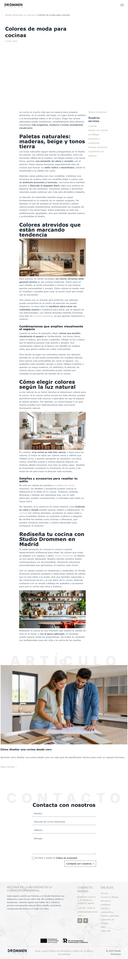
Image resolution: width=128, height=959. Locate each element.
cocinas (23, 513)
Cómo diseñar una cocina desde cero (26, 749)
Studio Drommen (14, 15)
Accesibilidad (64, 954)
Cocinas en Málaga (109, 897)
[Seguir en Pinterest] (85, 920)
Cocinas (30, 15)
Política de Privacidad (59, 951)
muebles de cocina (64, 485)
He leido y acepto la (56, 858)
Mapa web (105, 931)
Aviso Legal (41, 951)
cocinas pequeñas (43, 316)
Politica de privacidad (66, 858)
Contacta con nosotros (78, 863)
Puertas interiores (97, 147)
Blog (103, 927)
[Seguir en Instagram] (80, 920)
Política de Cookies (81, 951)
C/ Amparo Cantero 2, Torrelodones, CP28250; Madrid (87, 900)
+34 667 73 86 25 (86, 908)
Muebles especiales (110, 916)
